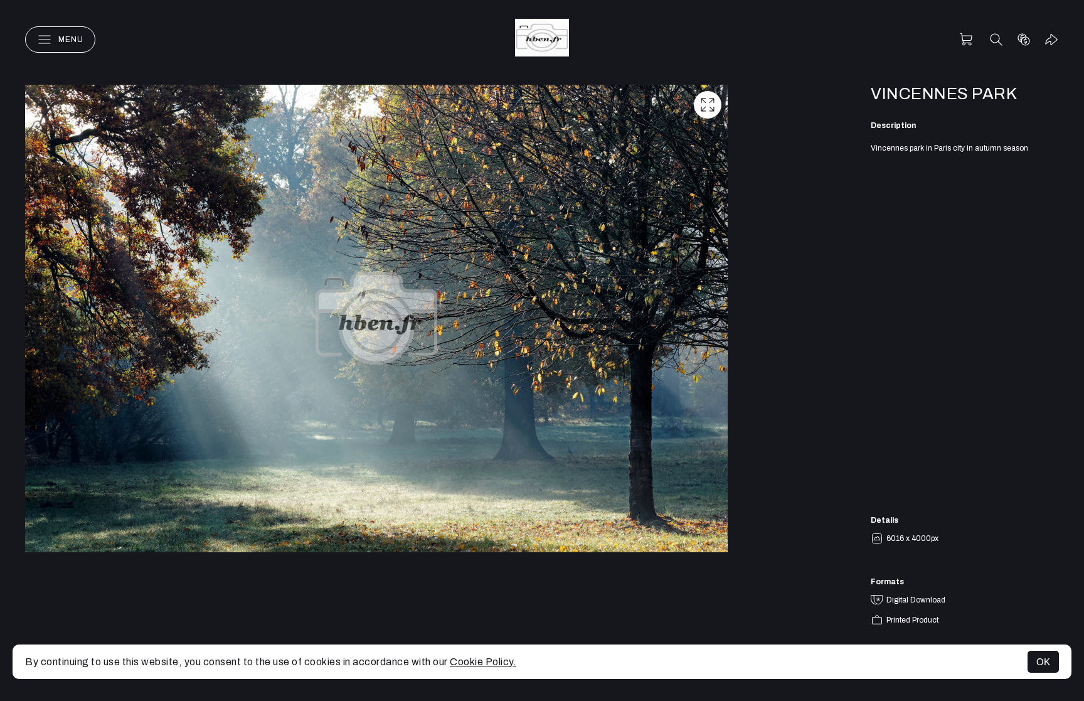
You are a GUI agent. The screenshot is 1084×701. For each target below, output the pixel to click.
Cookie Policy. (483, 661)
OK (1043, 661)
